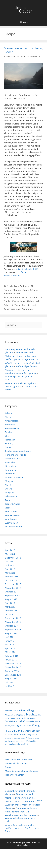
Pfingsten (17, 289)
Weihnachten (11, 522)
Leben (23, 301)
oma (33, 735)
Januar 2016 (11, 659)
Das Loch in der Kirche (16, 763)
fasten (18, 718)
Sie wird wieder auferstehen (18, 759)
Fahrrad (17, 297)
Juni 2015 (9, 686)
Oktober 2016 (12, 625)
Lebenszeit (10, 473)
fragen (27, 718)
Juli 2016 (9, 637)
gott (20, 725)
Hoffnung (34, 725)
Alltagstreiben (12, 420)
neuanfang (26, 734)
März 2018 (10, 572)
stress (23, 738)
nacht (37, 301)
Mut (16, 734)
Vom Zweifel (11, 519)
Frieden (7, 301)
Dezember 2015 (13, 663)
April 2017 (10, 603)
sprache (12, 738)
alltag (30, 710)
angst (9, 297)
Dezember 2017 (13, 584)
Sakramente (11, 496)
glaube (7, 726)
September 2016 (13, 629)
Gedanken (36, 721)
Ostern (8, 488)
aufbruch (28, 714)
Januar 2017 (11, 614)
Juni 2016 (9, 640)
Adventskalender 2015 (27, 269)
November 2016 (13, 621)
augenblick (37, 715)
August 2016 (11, 633)
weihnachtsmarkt (27, 305)
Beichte (8, 432)
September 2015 (13, 674)
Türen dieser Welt (24, 352)
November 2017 (13, 588)
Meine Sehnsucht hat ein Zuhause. (21, 770)
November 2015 (13, 667)
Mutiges (9, 481)
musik (36, 730)
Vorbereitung (20, 741)
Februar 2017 (11, 610)
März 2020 (10, 553)
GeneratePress (23, 845)
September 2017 (13, 595)
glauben (14, 726)
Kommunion (11, 469)
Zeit (26, 744)
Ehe (33, 286)
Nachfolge (10, 485)
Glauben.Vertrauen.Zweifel (18, 451)
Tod (27, 738)
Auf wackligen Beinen (26, 366)
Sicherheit (9, 305)
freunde (8, 721)
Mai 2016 (9, 644)
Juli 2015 (9, 682)
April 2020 (10, 550)
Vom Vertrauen (12, 515)
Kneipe (15, 301)
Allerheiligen (13, 286)
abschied (16, 711)
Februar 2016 (11, 656)
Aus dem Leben (12, 428)
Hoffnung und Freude (15, 454)
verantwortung (34, 738)
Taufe (8, 500)
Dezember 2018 (13, 557)
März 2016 (10, 652)
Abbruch (8, 710)
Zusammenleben (12, 293)
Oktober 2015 (12, 671)
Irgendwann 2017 (33, 359)
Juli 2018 (9, 561)
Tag (16, 305)
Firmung (8, 289)
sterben (18, 738)
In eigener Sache (13, 458)
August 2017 (11, 599)
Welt (22, 744)
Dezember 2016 (13, 618)
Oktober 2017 (12, 591)
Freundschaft (36, 297)
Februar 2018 (11, 576)
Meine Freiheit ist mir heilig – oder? (23, 50)
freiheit (25, 297)
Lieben (30, 301)
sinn (37, 735)
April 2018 (10, 569)
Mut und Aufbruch (14, 477)
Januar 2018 (11, 580)
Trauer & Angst (30, 289)
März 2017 (10, 606)
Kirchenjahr (10, 466)
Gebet (8, 447)
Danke (8, 767)
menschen (27, 730)
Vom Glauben (11, 511)
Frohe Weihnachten (14, 774)
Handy (25, 726)
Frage (22, 718)
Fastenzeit (10, 439)
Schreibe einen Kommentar (20, 308)
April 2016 (10, 648)
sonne (7, 738)
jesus (9, 731)
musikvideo (9, 735)
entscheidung (10, 718)
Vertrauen (10, 740)
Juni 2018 (9, 565)
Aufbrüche (25, 286)
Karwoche (10, 462)
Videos (8, 507)
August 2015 (11, 678)
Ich (6, 731)
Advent (8, 413)
